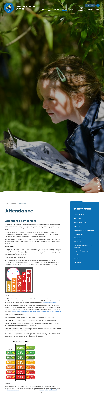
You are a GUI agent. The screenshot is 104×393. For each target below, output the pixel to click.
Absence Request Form (13, 390)
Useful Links (90, 5)
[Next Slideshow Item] (99, 179)
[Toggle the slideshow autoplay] (99, 188)
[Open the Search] (98, 5)
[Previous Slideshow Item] (99, 184)
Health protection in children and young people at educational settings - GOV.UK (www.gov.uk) (36, 311)
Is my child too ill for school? (49, 302)
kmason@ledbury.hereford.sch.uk (48, 390)
